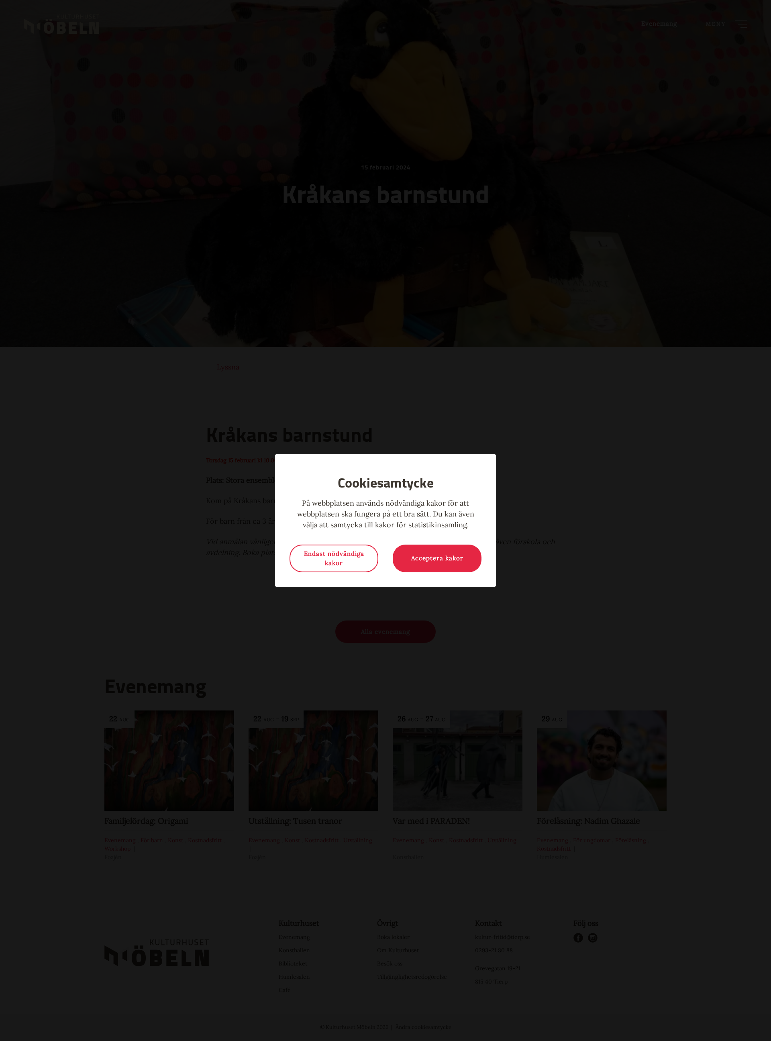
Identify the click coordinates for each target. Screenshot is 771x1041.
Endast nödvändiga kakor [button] (334, 558)
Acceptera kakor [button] (437, 558)
